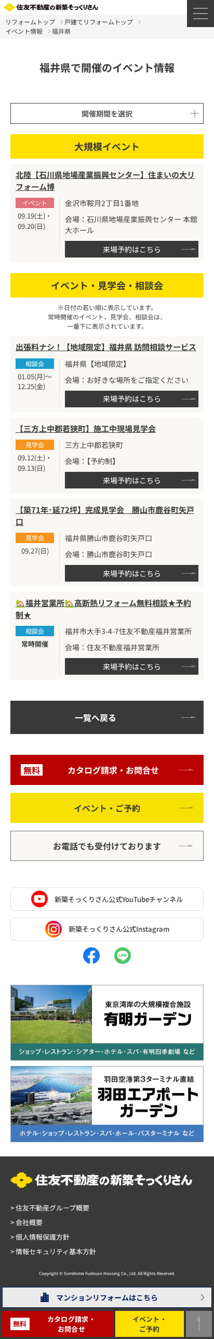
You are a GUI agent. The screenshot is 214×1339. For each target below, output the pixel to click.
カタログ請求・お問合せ (91, 770)
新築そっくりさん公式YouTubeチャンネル (119, 899)
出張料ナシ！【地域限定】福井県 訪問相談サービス (106, 346)
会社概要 (26, 1222)
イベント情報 (24, 31)
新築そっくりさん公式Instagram (119, 929)
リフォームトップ (30, 21)
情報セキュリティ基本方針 (53, 1251)
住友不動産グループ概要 (49, 1208)
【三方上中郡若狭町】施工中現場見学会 (86, 428)
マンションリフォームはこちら (107, 1297)
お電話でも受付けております (107, 846)
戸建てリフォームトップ (98, 21)
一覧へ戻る (95, 717)
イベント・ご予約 (107, 808)
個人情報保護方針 (40, 1237)
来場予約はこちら (132, 249)
